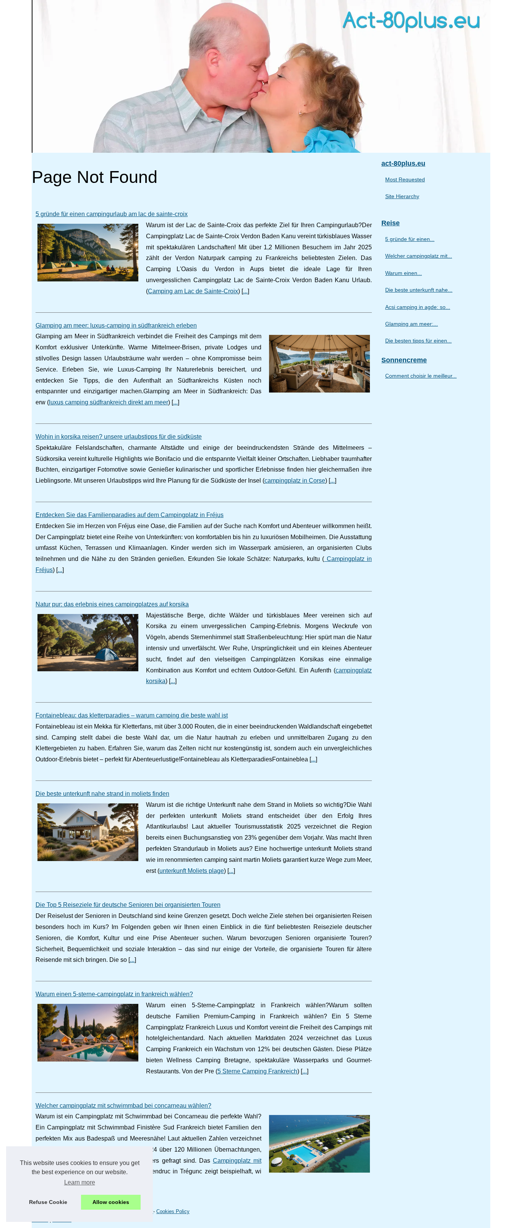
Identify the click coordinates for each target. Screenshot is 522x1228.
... (245, 291)
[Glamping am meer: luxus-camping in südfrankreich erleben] (319, 363)
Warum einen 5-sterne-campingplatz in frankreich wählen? (114, 994)
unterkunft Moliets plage (191, 871)
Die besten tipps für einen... (418, 341)
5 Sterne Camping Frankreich (257, 1071)
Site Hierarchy (402, 196)
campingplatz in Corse (294, 480)
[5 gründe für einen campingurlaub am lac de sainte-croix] (87, 251)
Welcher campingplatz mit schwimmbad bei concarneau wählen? (123, 1105)
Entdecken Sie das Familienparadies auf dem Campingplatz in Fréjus (130, 515)
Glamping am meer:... (411, 324)
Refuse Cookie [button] (48, 1202)
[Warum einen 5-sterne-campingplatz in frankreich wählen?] (87, 1032)
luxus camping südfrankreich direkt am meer (108, 402)
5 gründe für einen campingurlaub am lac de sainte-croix (112, 214)
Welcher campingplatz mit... (418, 256)
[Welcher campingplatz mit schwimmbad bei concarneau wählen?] (319, 1143)
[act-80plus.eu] (261, 76)
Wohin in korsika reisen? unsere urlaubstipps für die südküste (119, 436)
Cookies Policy (173, 1211)
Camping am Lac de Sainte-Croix (193, 291)
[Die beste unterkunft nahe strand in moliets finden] (87, 831)
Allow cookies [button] (110, 1202)
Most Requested (405, 179)
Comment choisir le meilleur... (421, 376)
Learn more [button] (79, 1182)
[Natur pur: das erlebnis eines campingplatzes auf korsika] (87, 642)
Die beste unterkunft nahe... (418, 290)
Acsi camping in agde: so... (417, 307)
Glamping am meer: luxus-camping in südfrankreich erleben (116, 325)
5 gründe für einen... (409, 239)
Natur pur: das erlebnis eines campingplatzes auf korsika (112, 604)
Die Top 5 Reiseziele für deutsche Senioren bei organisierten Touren (128, 905)
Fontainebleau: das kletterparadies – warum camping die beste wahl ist (132, 715)
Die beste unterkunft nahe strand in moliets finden (102, 793)
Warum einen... (403, 273)
